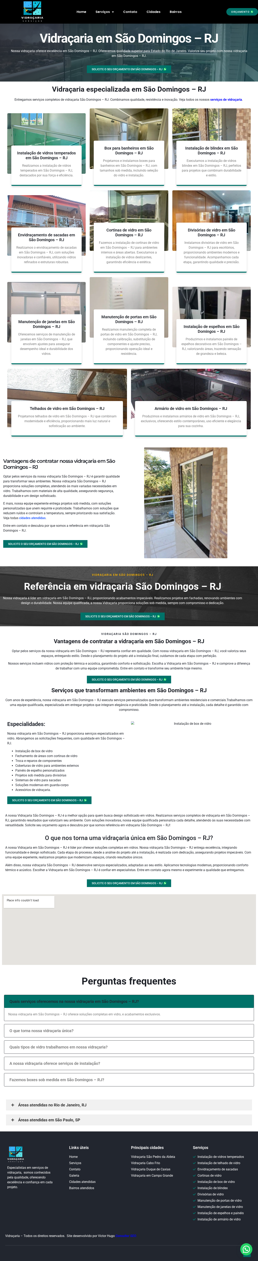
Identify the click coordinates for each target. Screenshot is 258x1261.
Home (81, 11)
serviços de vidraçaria (226, 100)
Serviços (103, 11)
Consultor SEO (125, 1236)
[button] (242, 12)
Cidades (153, 11)
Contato (130, 11)
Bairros (176, 11)
